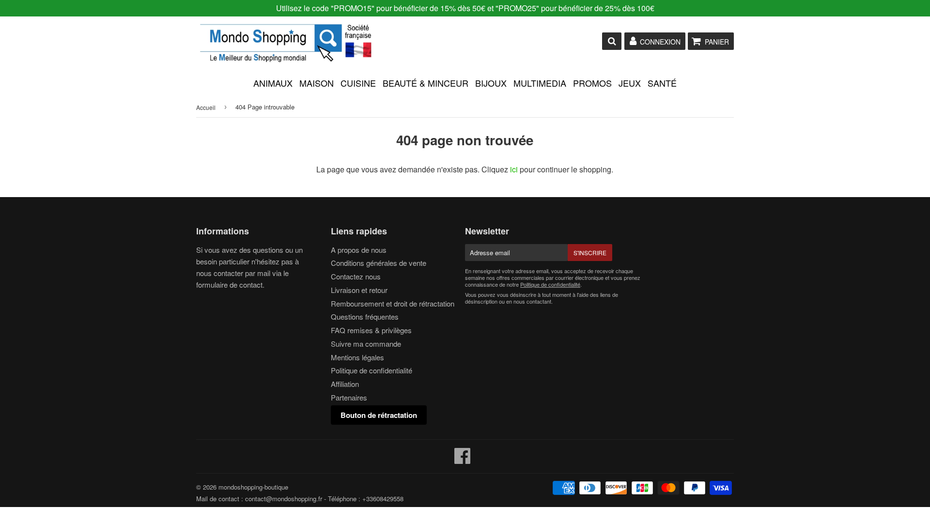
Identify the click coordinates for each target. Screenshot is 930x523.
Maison (316, 83)
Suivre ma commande (366, 343)
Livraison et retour (359, 290)
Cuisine (358, 83)
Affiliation (345, 384)
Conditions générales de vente (378, 263)
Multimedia (539, 83)
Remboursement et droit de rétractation (392, 303)
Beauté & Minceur (425, 83)
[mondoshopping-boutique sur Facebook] (462, 460)
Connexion (660, 41)
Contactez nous (356, 276)
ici (514, 169)
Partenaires (349, 397)
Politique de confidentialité (371, 370)
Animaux (273, 83)
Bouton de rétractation (379, 415)
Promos (592, 83)
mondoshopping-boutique (253, 487)
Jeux (630, 83)
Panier (717, 41)
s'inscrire (590, 252)
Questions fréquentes (365, 316)
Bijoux (491, 83)
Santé (662, 83)
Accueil (206, 107)
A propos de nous (359, 250)
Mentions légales (357, 357)
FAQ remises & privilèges (371, 330)
